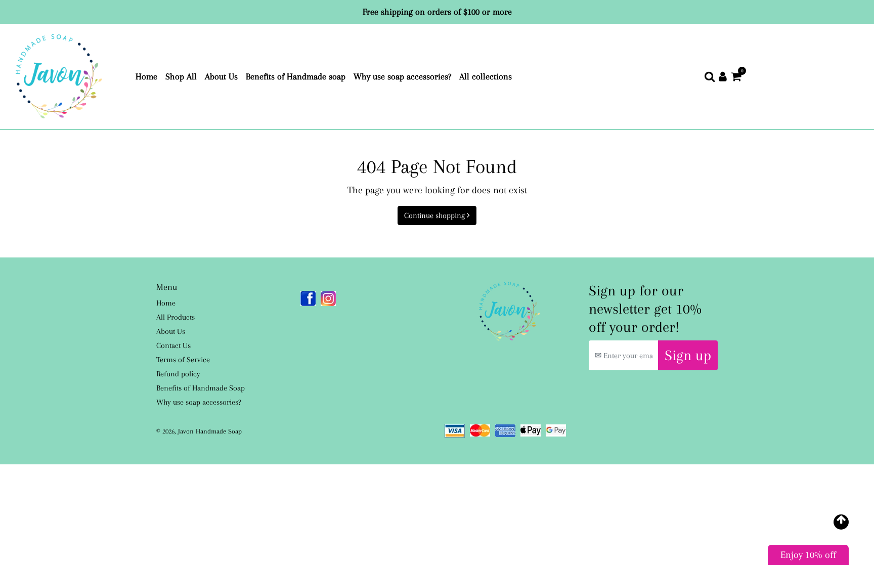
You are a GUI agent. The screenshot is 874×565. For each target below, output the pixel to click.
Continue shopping (435, 215)
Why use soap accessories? (404, 76)
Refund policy (178, 373)
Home (148, 76)
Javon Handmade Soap (210, 431)
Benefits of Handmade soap (297, 76)
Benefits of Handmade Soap (200, 388)
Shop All (183, 76)
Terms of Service (183, 359)
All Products (175, 317)
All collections (487, 76)
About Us (223, 76)
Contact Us (173, 345)
